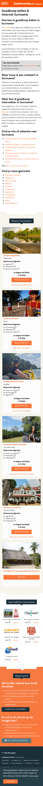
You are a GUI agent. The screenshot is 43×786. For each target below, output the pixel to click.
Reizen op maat (10, 180)
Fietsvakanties (10, 194)
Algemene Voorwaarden (31, 760)
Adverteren (5, 760)
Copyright (5, 763)
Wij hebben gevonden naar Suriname (21, 571)
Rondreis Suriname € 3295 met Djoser (20, 144)
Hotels (7, 200)
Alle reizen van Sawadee (21, 411)
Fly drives (8, 186)
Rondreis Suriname (10, 318)
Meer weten (33, 776)
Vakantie (8, 183)
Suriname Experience (11, 255)
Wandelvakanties (11, 203)
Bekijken (21, 577)
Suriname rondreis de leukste (14, 444)
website (15, 622)
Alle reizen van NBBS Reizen (21, 285)
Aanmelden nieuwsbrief (15, 709)
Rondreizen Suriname (13, 175)
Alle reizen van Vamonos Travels (21, 537)
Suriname (7, 27)
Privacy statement (16, 763)
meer (6, 622)
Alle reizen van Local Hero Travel (21, 474)
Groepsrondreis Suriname (13, 381)
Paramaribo (6, 112)
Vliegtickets (9, 178)
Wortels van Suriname (12, 507)
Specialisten (9, 192)
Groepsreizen (10, 189)
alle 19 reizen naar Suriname (16, 165)
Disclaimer (28, 763)
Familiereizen (10, 197)
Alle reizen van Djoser (21, 348)
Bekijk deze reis (21, 279)
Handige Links (16, 760)
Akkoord (10, 781)
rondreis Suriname (30, 65)
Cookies (37, 763)
